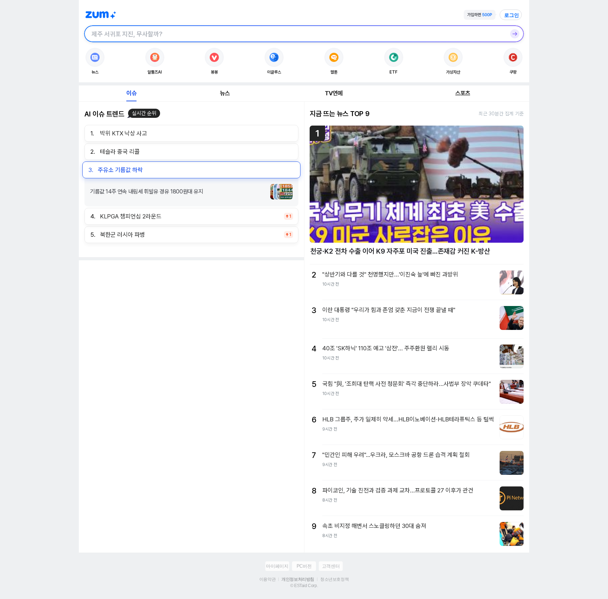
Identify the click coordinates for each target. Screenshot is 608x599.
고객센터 (331, 566)
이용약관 (267, 579)
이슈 (131, 93)
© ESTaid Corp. (304, 585)
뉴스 (225, 93)
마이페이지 (277, 566)
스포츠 (462, 93)
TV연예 (334, 93)
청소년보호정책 (334, 579)
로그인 (511, 15)
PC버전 (304, 566)
